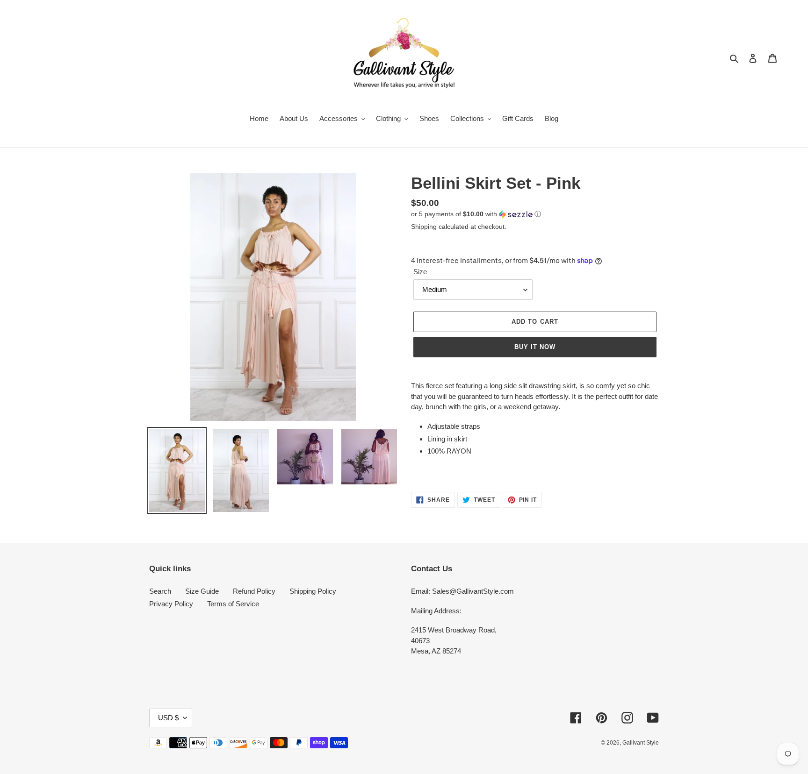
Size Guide (202, 591)
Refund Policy (254, 591)
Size (420, 272)
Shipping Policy (312, 591)
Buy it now (535, 346)
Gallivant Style (640, 742)
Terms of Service (233, 604)
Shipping (424, 226)
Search (160, 591)
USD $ (168, 718)
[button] (476, 214)
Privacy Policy (171, 604)
